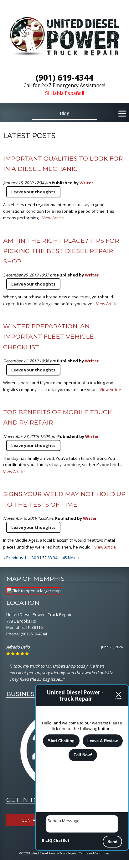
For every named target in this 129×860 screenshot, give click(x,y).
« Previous (13, 557)
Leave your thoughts (33, 192)
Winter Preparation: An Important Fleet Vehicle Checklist (48, 336)
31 (39, 557)
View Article (53, 218)
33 (50, 557)
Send (112, 841)
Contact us (34, 820)
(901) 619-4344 (34, 634)
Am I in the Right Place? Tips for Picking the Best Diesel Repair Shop (61, 251)
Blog (65, 113)
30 (34, 557)
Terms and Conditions (94, 853)
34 (55, 557)
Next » (74, 557)
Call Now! (83, 755)
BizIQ (47, 840)
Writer (86, 183)
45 (65, 557)
